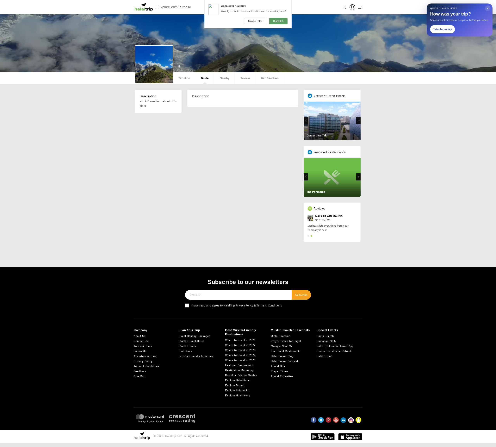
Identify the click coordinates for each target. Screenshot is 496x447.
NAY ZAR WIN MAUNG (329, 216)
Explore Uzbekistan (238, 380)
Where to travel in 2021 (240, 340)
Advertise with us (145, 356)
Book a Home (188, 346)
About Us (140, 336)
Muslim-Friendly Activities (196, 356)
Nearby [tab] (224, 78)
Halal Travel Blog (282, 356)
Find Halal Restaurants (286, 351)
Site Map (139, 376)
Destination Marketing (239, 370)
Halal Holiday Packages (194, 336)
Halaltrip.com (174, 436)
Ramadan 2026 (326, 341)
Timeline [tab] (184, 78)
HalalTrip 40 (324, 356)
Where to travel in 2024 (240, 355)
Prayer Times (279, 371)
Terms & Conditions (269, 305)
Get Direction (270, 78)
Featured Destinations (239, 365)
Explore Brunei (234, 385)
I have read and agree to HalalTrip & (236, 305)
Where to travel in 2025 (240, 360)
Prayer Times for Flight (286, 341)
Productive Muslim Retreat (334, 351)
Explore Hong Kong (237, 395)
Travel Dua (278, 366)
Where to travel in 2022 (240, 345)
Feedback (140, 371)
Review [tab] (245, 78)
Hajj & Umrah (325, 336)
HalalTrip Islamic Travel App (335, 346)
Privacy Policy (244, 305)
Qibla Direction (280, 336)
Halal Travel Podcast (284, 361)
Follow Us (140, 351)
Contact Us (141, 341)
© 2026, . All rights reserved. (181, 436)
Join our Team (143, 346)
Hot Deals (185, 351)
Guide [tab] (205, 78)
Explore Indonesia (237, 390)
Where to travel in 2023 (240, 350)
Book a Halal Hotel (191, 341)
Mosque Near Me (282, 346)
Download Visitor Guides (241, 375)
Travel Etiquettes (282, 376)
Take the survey (442, 29)
